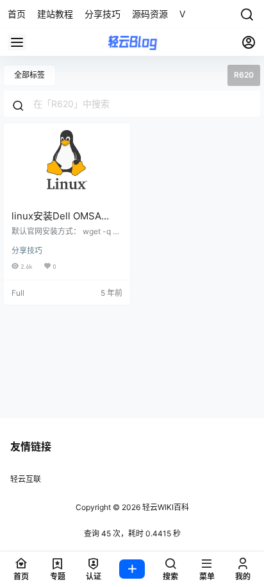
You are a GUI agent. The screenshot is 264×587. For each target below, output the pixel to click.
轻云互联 (25, 479)
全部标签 (29, 75)
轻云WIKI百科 (164, 507)
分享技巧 (27, 250)
